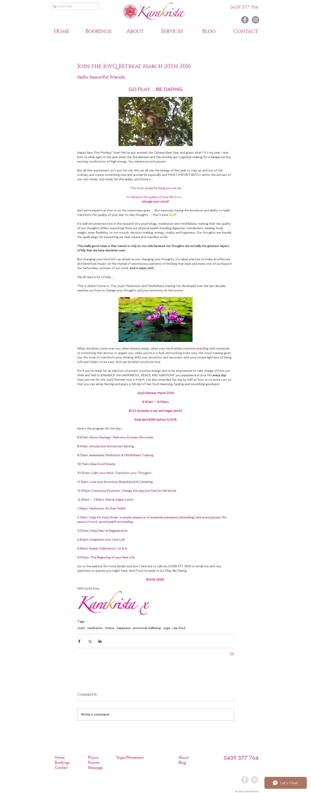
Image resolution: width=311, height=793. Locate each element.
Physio (93, 757)
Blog (182, 762)
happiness (124, 628)
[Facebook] (245, 19)
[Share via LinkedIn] (100, 641)
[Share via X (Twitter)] (90, 641)
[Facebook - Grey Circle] (245, 779)
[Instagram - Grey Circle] (254, 779)
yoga (166, 628)
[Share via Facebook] (79, 641)
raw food (179, 628)
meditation (95, 628)
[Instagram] (255, 19)
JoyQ (81, 628)
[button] (135, 31)
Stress (109, 628)
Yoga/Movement (129, 757)
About (183, 757)
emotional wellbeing (147, 628)
